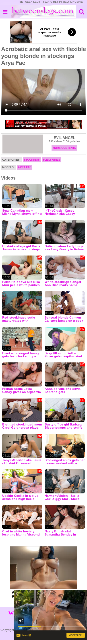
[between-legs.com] (44, 11)
